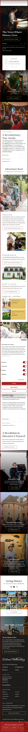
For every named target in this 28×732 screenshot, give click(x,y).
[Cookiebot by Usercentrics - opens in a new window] (21, 340)
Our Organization (19, 667)
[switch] (25, 366)
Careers (17, 670)
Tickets (6, 727)
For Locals (17, 692)
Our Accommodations (10, 291)
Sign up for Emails (14, 713)
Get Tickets (14, 302)
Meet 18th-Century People (12, 262)
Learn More (14, 488)
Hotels (14, 727)
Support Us (4, 692)
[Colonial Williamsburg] (13, 661)
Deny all (14, 391)
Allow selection (14, 387)
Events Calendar (14, 98)
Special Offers (5, 694)
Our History (5, 667)
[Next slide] (25, 44)
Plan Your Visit (6, 50)
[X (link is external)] (17, 587)
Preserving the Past (8, 425)
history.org (4, 698)
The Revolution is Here (11, 39)
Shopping (17, 694)
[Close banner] (27, 722)
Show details (21, 379)
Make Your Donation (10, 651)
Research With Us (9, 447)
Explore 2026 (6, 161)
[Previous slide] (12, 67)
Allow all (14, 383)
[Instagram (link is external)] (11, 587)
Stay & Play (14, 315)
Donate (22, 727)
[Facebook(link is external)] (14, 587)
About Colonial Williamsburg (9, 664)
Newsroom (5, 670)
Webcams (17, 696)
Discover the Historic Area (12, 228)
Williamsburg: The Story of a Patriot (14, 92)
